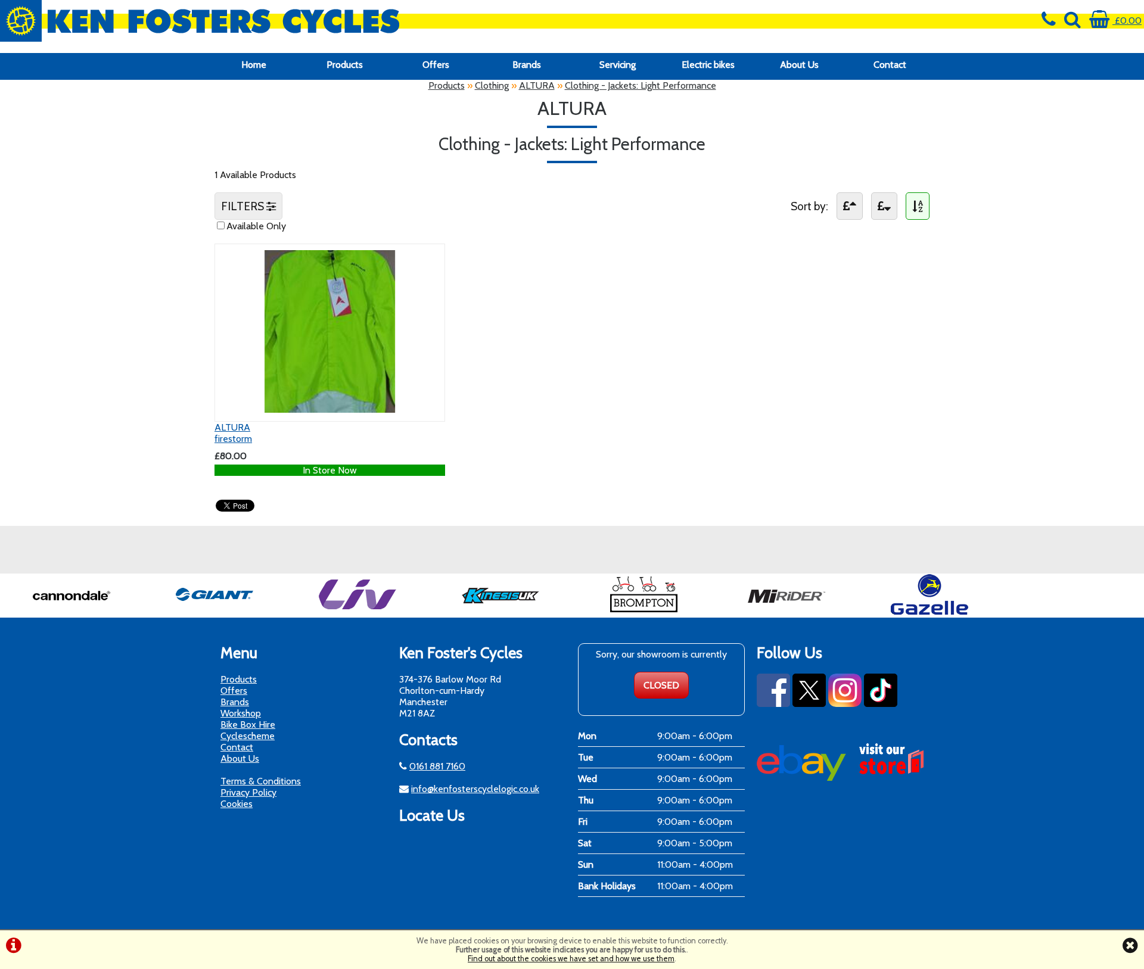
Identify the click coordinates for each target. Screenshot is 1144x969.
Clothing (492, 85)
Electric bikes (708, 64)
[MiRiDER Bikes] (786, 612)
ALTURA (537, 85)
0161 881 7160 (437, 766)
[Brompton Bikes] (643, 612)
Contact (889, 64)
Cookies (236, 803)
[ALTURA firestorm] (330, 409)
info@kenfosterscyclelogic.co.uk (475, 788)
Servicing (617, 64)
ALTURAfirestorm (233, 433)
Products (345, 64)
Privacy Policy (248, 792)
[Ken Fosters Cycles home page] (429, 21)
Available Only (256, 226)
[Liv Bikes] (357, 612)
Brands (526, 64)
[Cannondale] (71, 612)
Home (253, 64)
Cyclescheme (247, 735)
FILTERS (243, 206)
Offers (435, 64)
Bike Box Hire (247, 724)
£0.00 (1127, 20)
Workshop (240, 713)
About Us (799, 64)
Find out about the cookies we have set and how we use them (571, 958)
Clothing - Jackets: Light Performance (640, 85)
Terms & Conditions (260, 781)
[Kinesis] (500, 612)
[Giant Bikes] (214, 612)
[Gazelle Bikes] (929, 612)
